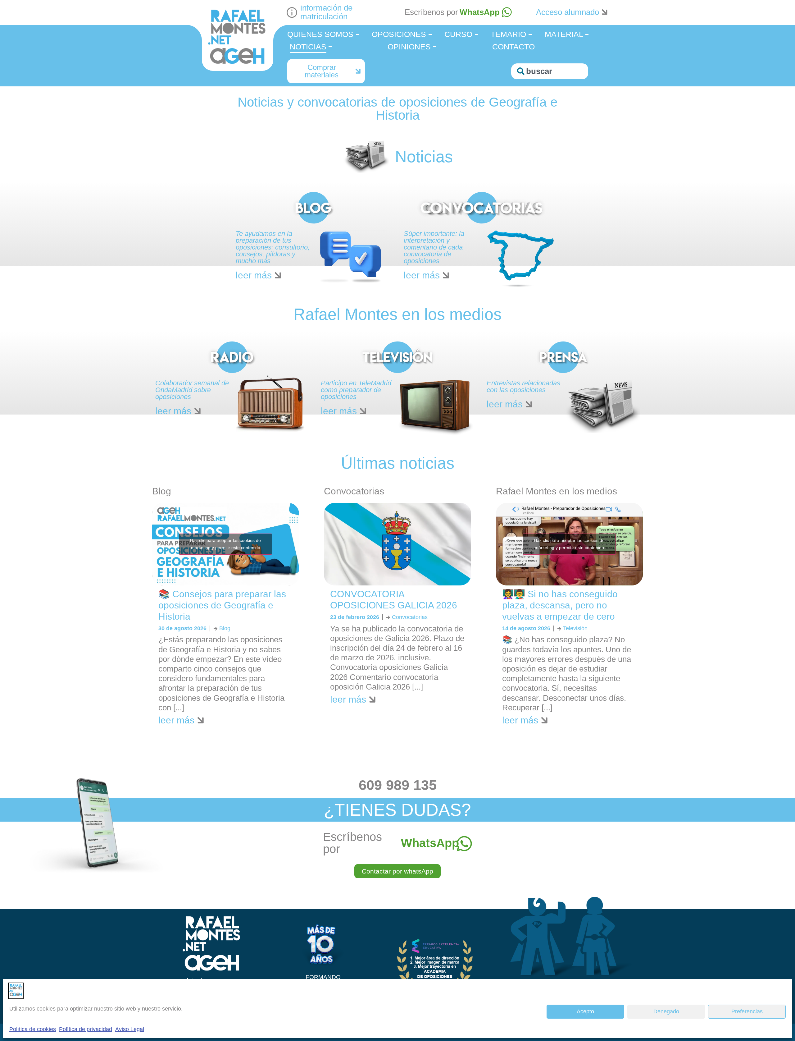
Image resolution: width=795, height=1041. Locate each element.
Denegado (666, 1011)
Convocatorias (410, 617)
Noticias (308, 46)
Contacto (513, 46)
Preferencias (747, 1011)
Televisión (575, 628)
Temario (508, 34)
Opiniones (409, 46)
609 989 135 (398, 785)
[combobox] (549, 71)
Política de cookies (32, 1029)
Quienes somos (320, 34)
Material (564, 34)
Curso (458, 34)
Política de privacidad (85, 1029)
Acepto (585, 1011)
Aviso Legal (129, 1029)
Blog (224, 628)
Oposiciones (399, 34)
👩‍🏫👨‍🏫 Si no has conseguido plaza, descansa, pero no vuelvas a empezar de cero (560, 605)
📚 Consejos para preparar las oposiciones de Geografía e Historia (222, 605)
